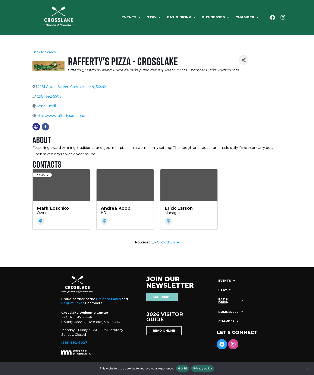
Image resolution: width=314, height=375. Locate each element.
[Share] (243, 60)
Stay (152, 17)
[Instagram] (283, 17)
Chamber (244, 17)
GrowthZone (168, 242)
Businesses (213, 17)
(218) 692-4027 (74, 342)
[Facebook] (272, 17)
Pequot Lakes (72, 303)
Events (129, 17)
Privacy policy (202, 368)
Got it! (182, 368)
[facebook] (45, 126)
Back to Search (44, 52)
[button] (131, 17)
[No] (309, 368)
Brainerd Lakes (108, 299)
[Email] (40, 221)
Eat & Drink (179, 17)
